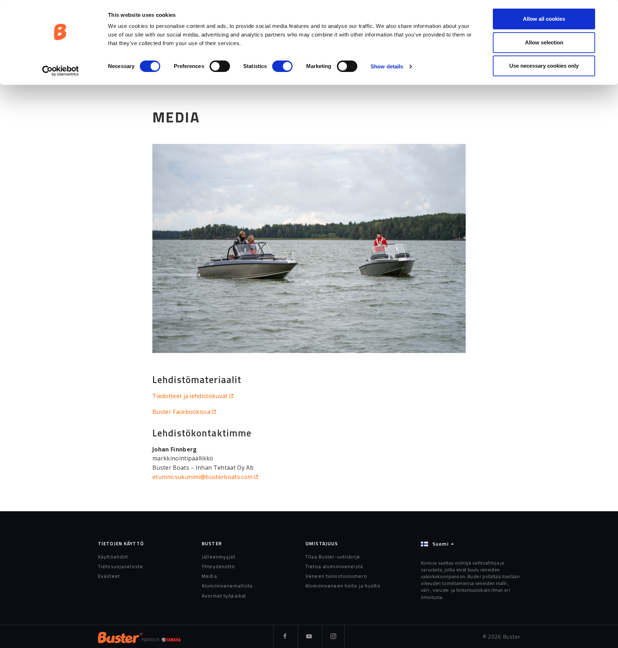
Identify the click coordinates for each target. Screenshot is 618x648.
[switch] (220, 66)
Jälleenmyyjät (218, 556)
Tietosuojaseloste (120, 566)
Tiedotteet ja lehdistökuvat (190, 396)
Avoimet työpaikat (224, 595)
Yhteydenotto (218, 566)
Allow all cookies (544, 19)
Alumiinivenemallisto (227, 585)
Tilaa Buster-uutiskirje (332, 556)
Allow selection (544, 42)
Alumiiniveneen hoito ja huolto (343, 585)
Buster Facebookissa (181, 412)
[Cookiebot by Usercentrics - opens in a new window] (60, 71)
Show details (387, 66)
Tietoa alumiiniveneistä (334, 566)
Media (209, 576)
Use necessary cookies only (544, 66)
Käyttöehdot (113, 556)
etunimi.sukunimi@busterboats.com (202, 477)
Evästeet (109, 576)
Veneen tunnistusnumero (336, 576)
